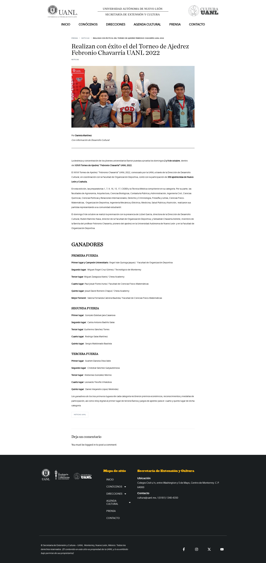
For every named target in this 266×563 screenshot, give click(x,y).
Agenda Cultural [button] (147, 24)
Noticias (75, 59)
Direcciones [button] (115, 24)
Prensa (175, 24)
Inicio (65, 24)
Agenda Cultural (112, 502)
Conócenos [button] (88, 24)
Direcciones (114, 493)
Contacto (197, 24)
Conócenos (114, 486)
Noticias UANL (80, 414)
